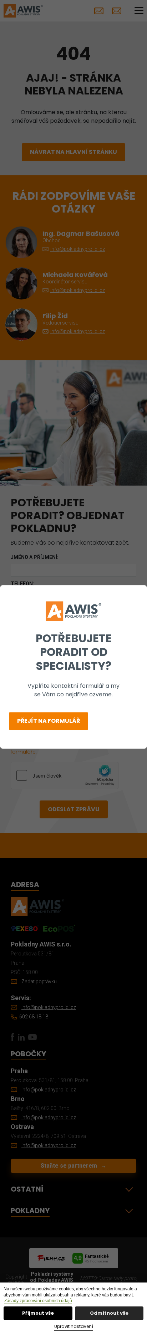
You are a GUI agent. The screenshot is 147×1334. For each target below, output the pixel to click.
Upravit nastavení (73, 1326)
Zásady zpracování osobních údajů (38, 1300)
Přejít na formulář (48, 721)
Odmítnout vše (109, 1313)
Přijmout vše (38, 1313)
